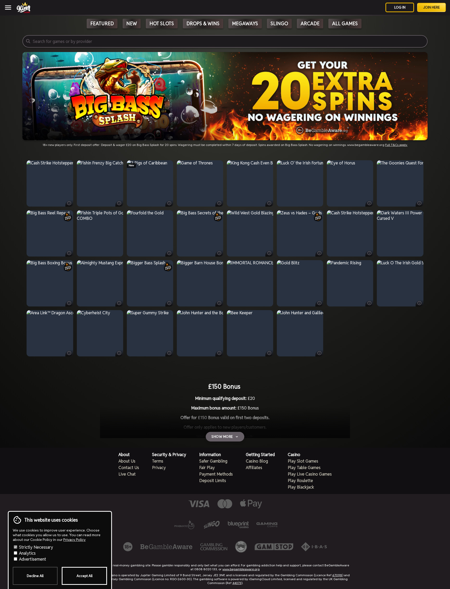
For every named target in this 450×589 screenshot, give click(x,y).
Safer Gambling (213, 461)
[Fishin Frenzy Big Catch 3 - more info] (119, 203)
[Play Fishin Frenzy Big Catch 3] (100, 183)
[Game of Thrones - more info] (219, 203)
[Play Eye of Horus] (350, 183)
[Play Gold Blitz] (300, 283)
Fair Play (207, 467)
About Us (126, 461)
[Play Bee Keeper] (250, 333)
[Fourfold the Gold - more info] (169, 253)
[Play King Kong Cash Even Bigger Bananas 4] (250, 183)
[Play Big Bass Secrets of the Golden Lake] (200, 233)
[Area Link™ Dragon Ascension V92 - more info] (69, 353)
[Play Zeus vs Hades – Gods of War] (300, 233)
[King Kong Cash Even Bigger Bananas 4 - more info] (269, 203)
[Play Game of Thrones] (200, 183)
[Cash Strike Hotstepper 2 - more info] (69, 203)
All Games (345, 24)
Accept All (84, 576)
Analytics (27, 553)
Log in (399, 7)
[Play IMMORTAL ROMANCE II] (250, 283)
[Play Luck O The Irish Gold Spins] (400, 283)
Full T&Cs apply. (396, 145)
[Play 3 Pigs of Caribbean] (150, 183)
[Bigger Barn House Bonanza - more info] (219, 303)
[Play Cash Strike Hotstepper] (350, 233)
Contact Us (128, 467)
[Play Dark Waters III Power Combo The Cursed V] (400, 233)
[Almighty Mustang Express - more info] (119, 303)
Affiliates (254, 467)
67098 (337, 575)
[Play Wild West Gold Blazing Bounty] (250, 233)
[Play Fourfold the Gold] (150, 233)
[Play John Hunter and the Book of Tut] (200, 333)
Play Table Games (304, 467)
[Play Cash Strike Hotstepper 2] (49, 183)
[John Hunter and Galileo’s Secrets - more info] (319, 353)
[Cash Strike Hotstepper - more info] (369, 253)
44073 (236, 583)
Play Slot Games (303, 461)
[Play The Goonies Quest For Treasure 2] (400, 183)
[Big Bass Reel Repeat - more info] (69, 253)
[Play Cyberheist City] (100, 333)
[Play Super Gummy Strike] (150, 333)
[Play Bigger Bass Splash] (150, 283)
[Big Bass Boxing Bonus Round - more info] (69, 303)
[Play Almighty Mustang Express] (100, 283)
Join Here (431, 7)
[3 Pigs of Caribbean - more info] (169, 203)
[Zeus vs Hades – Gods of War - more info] (319, 253)
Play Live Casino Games (310, 474)
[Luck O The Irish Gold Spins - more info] (419, 303)
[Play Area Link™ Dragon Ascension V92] (49, 333)
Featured (102, 24)
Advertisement (32, 559)
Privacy (159, 467)
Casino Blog (257, 461)
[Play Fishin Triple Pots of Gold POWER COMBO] (100, 233)
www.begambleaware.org (241, 569)
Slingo (279, 24)
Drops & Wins (203, 24)
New (131, 24)
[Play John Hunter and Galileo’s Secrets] (300, 333)
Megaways (245, 24)
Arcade (310, 24)
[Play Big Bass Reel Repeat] (49, 233)
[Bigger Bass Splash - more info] (169, 303)
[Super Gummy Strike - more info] (169, 353)
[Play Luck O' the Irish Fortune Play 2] (300, 183)
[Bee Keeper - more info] (269, 353)
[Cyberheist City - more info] (119, 353)
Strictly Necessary (35, 547)
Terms (157, 461)
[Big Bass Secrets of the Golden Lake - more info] (219, 253)
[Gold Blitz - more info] (319, 303)
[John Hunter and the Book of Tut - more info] (219, 353)
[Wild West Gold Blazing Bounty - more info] (269, 253)
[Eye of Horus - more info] (369, 203)
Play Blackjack (301, 487)
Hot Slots (161, 24)
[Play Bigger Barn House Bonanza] (200, 283)
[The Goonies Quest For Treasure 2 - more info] (419, 203)
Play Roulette (300, 480)
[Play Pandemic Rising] (350, 283)
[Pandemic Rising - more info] (369, 303)
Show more (222, 436)
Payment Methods (216, 474)
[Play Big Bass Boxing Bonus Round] (49, 283)
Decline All (35, 576)
